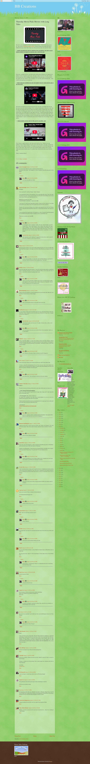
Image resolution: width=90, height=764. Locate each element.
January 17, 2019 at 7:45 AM (32, 290)
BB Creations (25, 6)
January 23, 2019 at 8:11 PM (35, 700)
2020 (60, 424)
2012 (60, 480)
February (62, 448)
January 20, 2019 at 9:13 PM (32, 351)
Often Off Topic (22, 648)
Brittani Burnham (22, 290)
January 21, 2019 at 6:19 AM (31, 631)
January (61, 450)
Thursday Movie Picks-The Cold (66, 463)
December (62, 428)
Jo (19, 612)
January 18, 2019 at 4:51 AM (27, 548)
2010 (60, 484)
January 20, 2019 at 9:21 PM (32, 561)
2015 (60, 474)
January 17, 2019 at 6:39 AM (27, 245)
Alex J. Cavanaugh (23, 167)
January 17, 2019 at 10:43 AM (30, 309)
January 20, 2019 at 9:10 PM (32, 278)
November (62, 430)
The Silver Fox (25, 235)
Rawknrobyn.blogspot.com (24, 700)
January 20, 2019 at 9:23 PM (32, 601)
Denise (20, 245)
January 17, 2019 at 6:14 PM (30, 510)
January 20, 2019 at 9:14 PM (32, 374)
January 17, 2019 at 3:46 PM (30, 442)
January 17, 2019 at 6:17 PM (28, 528)
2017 (60, 470)
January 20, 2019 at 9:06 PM (32, 222)
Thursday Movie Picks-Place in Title (66, 465)
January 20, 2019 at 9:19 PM (32, 479)
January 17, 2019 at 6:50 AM (28, 267)
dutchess (21, 267)
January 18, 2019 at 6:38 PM (29, 590)
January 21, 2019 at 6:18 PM (29, 655)
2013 (60, 478)
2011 (60, 482)
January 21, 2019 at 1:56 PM (34, 235)
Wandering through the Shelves (29, 46)
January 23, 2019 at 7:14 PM (26, 690)
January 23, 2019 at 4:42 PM (29, 679)
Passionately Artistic (63, 344)
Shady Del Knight (22, 187)
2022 (60, 420)
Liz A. (20, 360)
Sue (20, 690)
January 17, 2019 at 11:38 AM (27, 360)
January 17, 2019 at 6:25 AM (32, 187)
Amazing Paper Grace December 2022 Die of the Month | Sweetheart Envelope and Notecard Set (66, 339)
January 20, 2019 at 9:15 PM (32, 413)
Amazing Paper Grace (63, 337)
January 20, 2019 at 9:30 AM (26, 612)
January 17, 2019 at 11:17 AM (29, 338)
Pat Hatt (21, 528)
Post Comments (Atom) (24, 738)
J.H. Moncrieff (22, 672)
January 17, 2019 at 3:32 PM (34, 423)
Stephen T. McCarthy (23, 383)
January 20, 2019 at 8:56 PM (32, 178)
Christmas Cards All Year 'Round (65, 332)
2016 (60, 472)
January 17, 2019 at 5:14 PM (30, 467)
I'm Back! (60, 351)
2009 (60, 486)
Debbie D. (21, 338)
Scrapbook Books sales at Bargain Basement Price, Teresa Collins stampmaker (65, 346)
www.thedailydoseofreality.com (65, 364)
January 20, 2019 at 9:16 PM (32, 433)
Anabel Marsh (22, 510)
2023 (60, 418)
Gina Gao (21, 490)
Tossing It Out (21, 666)
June (61, 440)
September (62, 434)
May (61, 442)
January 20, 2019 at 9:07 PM (32, 257)
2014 (60, 476)
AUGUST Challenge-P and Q (64, 333)
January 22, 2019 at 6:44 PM (30, 672)
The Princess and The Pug (64, 350)
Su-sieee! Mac (22, 467)
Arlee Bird (21, 655)
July (61, 438)
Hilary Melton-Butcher (23, 708)
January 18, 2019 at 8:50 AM (29, 572)
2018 (60, 468)
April (61, 444)
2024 (60, 416)
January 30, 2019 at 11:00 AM (34, 708)
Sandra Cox (21, 590)
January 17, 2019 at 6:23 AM (32, 167)
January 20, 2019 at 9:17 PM (32, 456)
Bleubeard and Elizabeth (24, 423)
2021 (60, 422)
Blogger (50, 761)
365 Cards (61, 357)
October (61, 432)
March (61, 446)
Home (35, 736)
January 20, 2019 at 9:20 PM (32, 519)
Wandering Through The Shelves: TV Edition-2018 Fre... (66, 453)
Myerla (20, 548)
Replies (22, 175)
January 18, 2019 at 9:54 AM (34, 321)
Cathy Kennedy (22, 631)
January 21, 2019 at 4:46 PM (31, 647)
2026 (60, 412)
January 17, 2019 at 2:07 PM (33, 383)
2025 (60, 414)
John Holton (21, 442)
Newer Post (18, 736)
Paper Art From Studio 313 (64, 355)
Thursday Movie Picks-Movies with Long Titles (67, 459)
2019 (60, 426)
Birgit (24, 178)
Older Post (52, 736)
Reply (20, 173)
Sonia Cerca (21, 572)
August (61, 436)
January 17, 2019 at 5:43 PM (28, 490)
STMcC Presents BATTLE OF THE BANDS (27, 406)
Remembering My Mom (64, 461)
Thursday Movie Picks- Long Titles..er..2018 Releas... (65, 456)
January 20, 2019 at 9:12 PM (32, 300)
